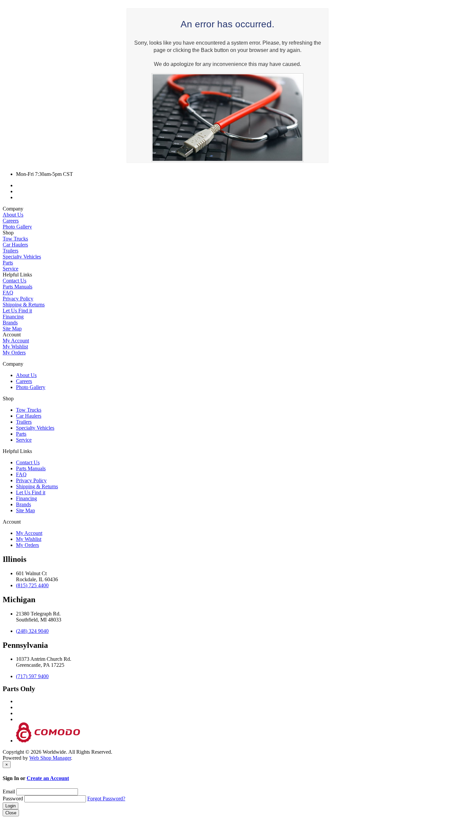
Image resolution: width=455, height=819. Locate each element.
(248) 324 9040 (32, 631)
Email (9, 791)
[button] (227, 209)
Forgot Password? (106, 798)
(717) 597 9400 (32, 676)
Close (10, 812)
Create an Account (48, 778)
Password (13, 798)
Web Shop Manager (50, 758)
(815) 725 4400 (32, 585)
